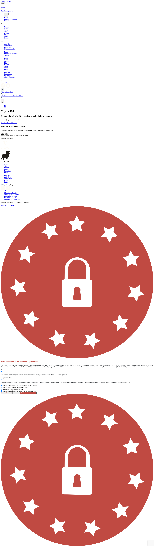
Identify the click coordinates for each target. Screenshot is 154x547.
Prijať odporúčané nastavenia (28, 393)
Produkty (6, 33)
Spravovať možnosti (6, 393)
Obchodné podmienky (10, 193)
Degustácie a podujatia (10, 19)
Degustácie (7, 171)
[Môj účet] (77, 94)
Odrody (6, 30)
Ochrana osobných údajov (11, 194)
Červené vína (8, 45)
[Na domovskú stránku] (7, 92)
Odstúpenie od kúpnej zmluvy (12, 199)
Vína (6, 16)
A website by (7, 205)
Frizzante (6, 180)
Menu (6, 14)
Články (6, 35)
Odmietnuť (16, 393)
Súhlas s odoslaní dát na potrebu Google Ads (15, 387)
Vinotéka (6, 21)
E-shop (6, 17)
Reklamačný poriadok (10, 196)
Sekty (5, 182)
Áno (2, 133)
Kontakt (6, 38)
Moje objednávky (11, 96)
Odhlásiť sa (19, 96)
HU (4, 82)
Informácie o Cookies (10, 197)
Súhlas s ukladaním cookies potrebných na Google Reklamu (20, 385)
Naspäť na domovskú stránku (9, 123)
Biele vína (7, 44)
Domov (6, 27)
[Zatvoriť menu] (2, 89)
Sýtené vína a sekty (9, 49)
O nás (6, 28)
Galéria (6, 36)
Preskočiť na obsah (6, 1)
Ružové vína (7, 47)
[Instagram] (8, 87)
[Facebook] (3, 87)
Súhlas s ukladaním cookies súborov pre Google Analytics (19, 391)
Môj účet (3, 96)
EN (6, 82)
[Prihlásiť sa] (77, 98)
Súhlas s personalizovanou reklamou (13, 389)
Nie (6, 133)
